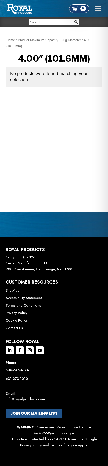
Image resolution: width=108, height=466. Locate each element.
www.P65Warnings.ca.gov (54, 433)
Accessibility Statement (24, 297)
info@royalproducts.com (25, 399)
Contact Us (14, 327)
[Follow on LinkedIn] (10, 350)
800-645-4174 (17, 369)
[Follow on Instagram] (30, 350)
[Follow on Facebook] (20, 350)
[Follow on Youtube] (40, 350)
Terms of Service (63, 445)
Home (10, 40)
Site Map (13, 290)
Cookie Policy (17, 320)
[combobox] (54, 22)
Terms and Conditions (23, 305)
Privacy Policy (16, 312)
